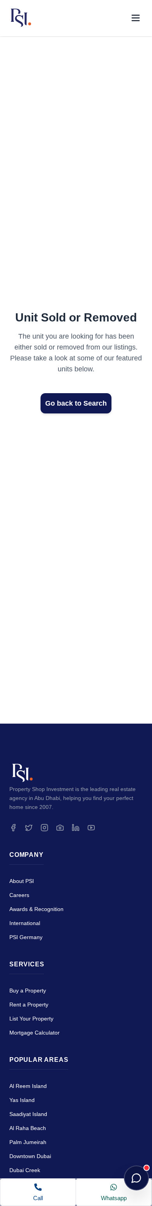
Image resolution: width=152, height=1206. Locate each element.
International (24, 923)
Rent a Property (28, 1004)
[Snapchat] (60, 828)
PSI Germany (25, 937)
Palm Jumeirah (27, 1142)
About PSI (21, 881)
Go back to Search (76, 403)
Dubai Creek (24, 1170)
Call (38, 1198)
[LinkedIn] (76, 828)
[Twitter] (29, 828)
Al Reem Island (28, 1086)
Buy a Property (27, 990)
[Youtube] (91, 828)
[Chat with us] (136, 1177)
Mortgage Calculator (34, 1032)
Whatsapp (114, 1198)
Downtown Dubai (30, 1156)
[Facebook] (13, 828)
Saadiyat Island (28, 1114)
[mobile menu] (135, 17)
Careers (19, 895)
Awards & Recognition (36, 909)
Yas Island (22, 1100)
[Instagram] (44, 828)
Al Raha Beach (27, 1128)
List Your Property (31, 1018)
